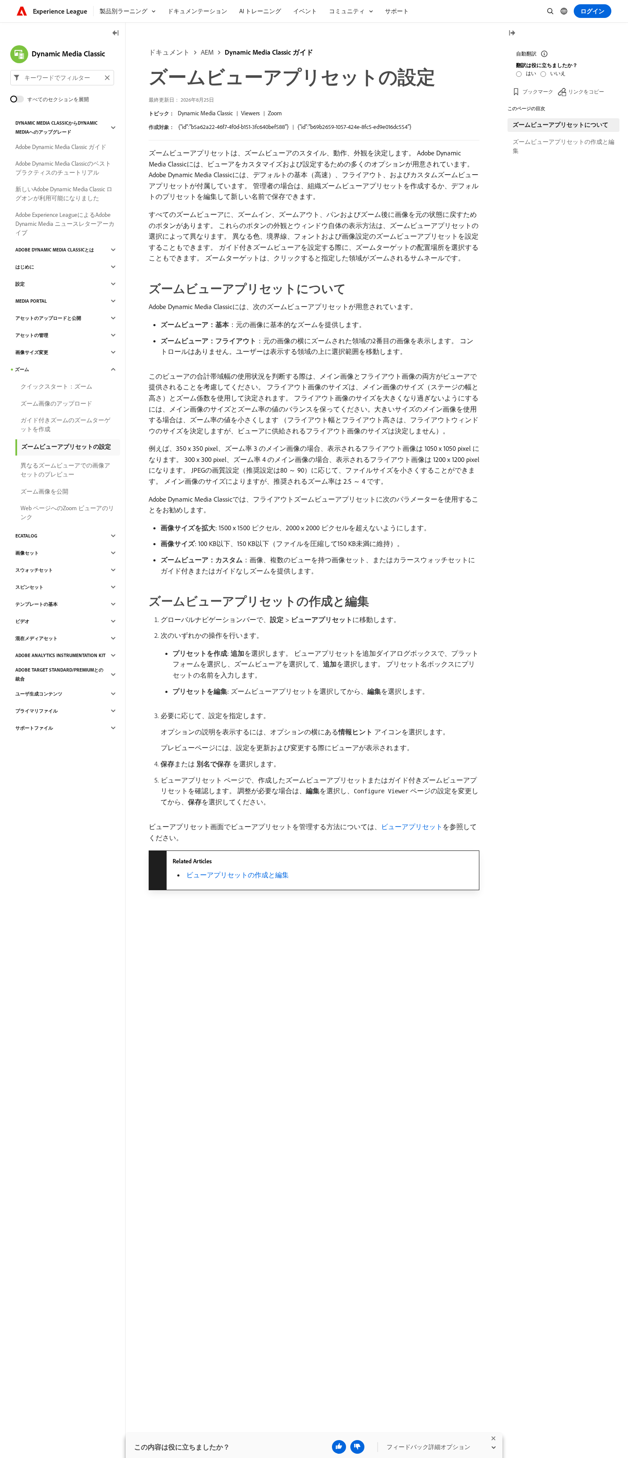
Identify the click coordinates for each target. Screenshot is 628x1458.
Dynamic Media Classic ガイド (269, 52)
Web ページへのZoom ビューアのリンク (67, 512)
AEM (207, 52)
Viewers (250, 113)
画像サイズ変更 (31, 352)
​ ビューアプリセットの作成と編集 (237, 875)
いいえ (558, 73)
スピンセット (29, 587)
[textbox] (62, 77)
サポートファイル (34, 728)
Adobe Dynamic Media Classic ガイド (60, 147)
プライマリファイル (36, 711)
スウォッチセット (34, 570)
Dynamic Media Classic (205, 113)
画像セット (27, 553)
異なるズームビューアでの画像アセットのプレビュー (65, 470)
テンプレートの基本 (36, 604)
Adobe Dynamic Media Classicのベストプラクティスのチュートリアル (63, 168)
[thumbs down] (357, 1447)
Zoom (275, 113)
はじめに (24, 267)
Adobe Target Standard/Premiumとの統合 (59, 674)
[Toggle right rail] (511, 33)
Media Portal (31, 301)
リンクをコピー (586, 91)
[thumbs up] (339, 1447)
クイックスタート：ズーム (56, 386)
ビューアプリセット (412, 826)
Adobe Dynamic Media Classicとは (54, 250)
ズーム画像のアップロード (56, 403)
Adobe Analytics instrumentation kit (60, 655)
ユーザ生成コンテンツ (38, 694)
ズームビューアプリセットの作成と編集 (563, 146)
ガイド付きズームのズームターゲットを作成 (65, 424)
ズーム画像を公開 (44, 491)
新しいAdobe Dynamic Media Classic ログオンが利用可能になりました (63, 193)
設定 (20, 284)
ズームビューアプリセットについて (560, 125)
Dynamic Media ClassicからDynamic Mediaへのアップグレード (56, 127)
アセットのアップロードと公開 (48, 318)
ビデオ (22, 621)
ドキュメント (169, 52)
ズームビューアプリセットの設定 (66, 446)
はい (531, 73)
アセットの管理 (31, 335)
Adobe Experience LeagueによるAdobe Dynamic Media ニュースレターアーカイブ (64, 224)
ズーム (22, 369)
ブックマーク (537, 91)
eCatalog (26, 536)
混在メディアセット (36, 638)
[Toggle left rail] (115, 33)
